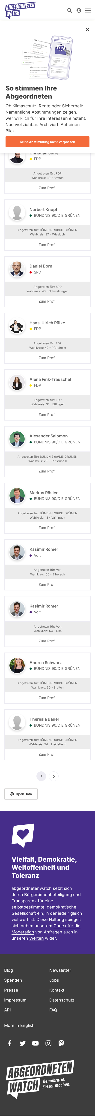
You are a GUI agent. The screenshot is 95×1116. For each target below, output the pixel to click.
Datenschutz (61, 1000)
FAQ (53, 1010)
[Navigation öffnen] (88, 10)
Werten (36, 938)
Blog (8, 970)
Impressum (15, 1000)
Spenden (13, 980)
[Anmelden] (79, 10)
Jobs (54, 980)
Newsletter (60, 970)
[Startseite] (20, 10)
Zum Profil (47, 188)
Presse (11, 990)
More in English (19, 1025)
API (7, 1010)
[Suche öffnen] (69, 10)
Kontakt (56, 990)
